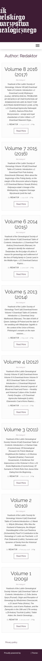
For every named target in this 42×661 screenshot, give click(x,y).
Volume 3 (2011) (21, 429)
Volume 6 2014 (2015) (21, 224)
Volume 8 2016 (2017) (21, 71)
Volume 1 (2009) (21, 576)
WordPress (25, 653)
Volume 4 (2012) (21, 362)
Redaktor (13, 124)
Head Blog (21, 656)
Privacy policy (11, 642)
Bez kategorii (20, 80)
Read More (21, 131)
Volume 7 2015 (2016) (21, 151)
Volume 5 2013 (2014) (21, 294)
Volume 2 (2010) (21, 503)
